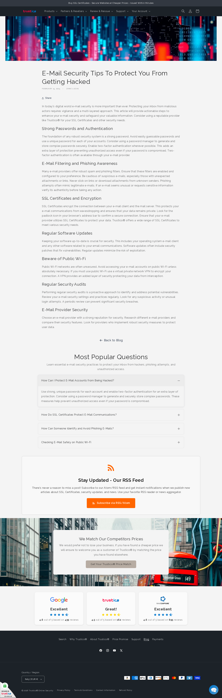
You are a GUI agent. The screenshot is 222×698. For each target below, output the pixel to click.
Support (136, 639)
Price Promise (120, 639)
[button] (50, 11)
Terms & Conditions (83, 690)
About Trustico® (99, 639)
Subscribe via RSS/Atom (113, 502)
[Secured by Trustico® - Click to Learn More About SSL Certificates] (8, 690)
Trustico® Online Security (41, 691)
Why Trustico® (78, 639)
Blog (146, 639)
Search (62, 639)
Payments (157, 639)
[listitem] (111, 391)
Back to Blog (113, 340)
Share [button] (48, 98)
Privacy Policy (63, 690)
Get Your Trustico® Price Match (111, 564)
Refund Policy (125, 690)
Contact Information (105, 690)
